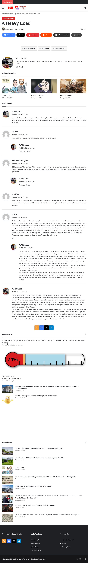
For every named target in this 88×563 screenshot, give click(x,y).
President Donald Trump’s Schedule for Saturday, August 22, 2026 (39, 458)
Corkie (15, 132)
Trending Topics (13, 14)
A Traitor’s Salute (37, 95)
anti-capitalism (29, 48)
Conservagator (35, 540)
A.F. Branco (9, 29)
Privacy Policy (66, 547)
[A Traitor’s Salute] (44, 86)
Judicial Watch (35, 543)
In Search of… (7, 95)
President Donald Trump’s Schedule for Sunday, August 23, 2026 (38, 448)
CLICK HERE (57, 340)
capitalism (44, 48)
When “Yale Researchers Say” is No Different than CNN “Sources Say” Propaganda (45, 477)
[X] (22, 67)
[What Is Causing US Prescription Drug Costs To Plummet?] (7, 400)
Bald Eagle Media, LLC (38, 559)
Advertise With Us (68, 540)
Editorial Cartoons (24, 14)
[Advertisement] (44, 423)
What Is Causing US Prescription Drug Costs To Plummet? (36, 396)
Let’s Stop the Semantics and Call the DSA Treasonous (35, 505)
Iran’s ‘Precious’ (66, 95)
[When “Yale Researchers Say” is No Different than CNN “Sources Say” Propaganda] (7, 480)
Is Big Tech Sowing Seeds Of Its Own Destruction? (33, 486)
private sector (59, 48)
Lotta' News (34, 547)
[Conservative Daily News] (17, 7)
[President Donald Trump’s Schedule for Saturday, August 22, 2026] (7, 461)
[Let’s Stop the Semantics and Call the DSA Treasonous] (7, 508)
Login (64, 543)
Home (5, 14)
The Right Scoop (36, 550)
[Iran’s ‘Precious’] (73, 86)
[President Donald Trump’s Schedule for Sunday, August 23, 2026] (7, 451)
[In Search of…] (15, 86)
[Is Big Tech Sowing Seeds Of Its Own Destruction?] (7, 489)
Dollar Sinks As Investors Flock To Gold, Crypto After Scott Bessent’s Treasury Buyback (47, 515)
